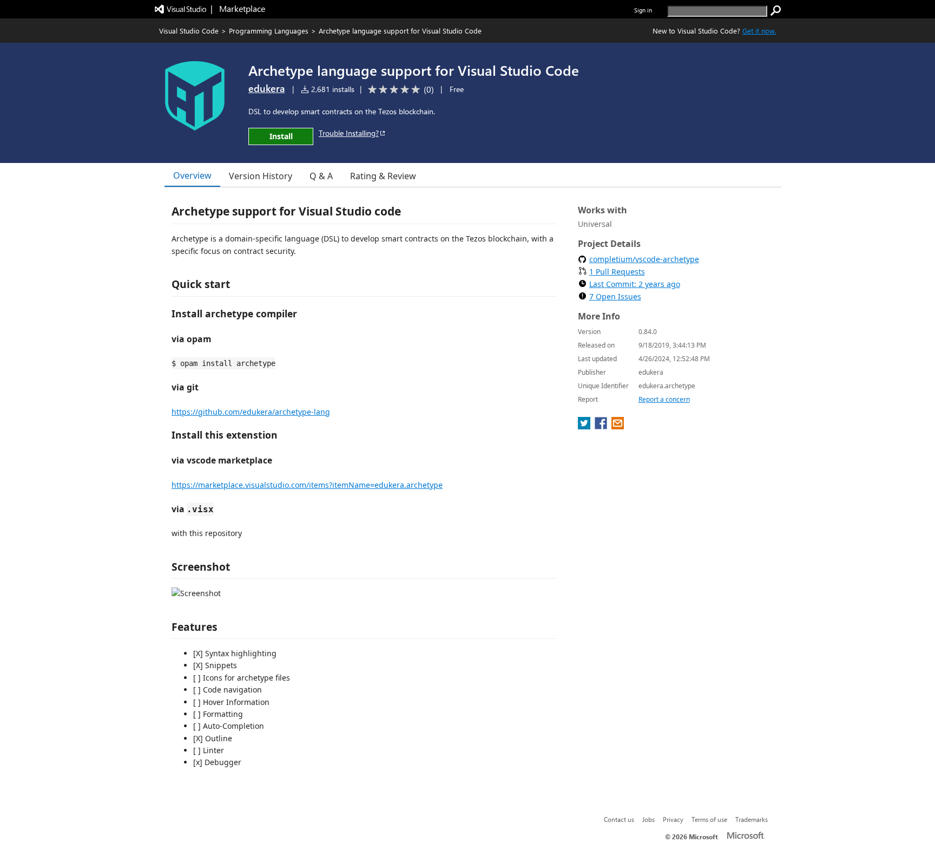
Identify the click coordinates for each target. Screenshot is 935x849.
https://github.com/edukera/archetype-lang (251, 412)
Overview (192, 175)
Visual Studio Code (189, 30)
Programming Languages (268, 30)
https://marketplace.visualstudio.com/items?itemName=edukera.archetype (307, 485)
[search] (776, 10)
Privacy (673, 819)
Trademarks (751, 819)
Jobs (648, 819)
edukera (266, 88)
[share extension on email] (617, 426)
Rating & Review (383, 176)
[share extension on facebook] (602, 426)
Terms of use (709, 819)
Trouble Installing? (349, 133)
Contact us (619, 819)
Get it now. (759, 30)
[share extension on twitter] (585, 426)
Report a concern (664, 399)
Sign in (643, 10)
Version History (260, 176)
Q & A (321, 176)
